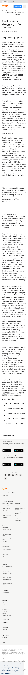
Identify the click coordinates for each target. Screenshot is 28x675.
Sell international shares (7, 587)
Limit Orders (5, 517)
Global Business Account (7, 503)
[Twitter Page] (13, 475)
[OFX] (5, 6)
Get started (18, 6)
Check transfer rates (7, 566)
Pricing (16, 518)
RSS (3, 559)
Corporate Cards (6, 508)
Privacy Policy (5, 619)
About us (4, 602)
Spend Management (19, 505)
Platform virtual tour (6, 529)
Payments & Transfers (7, 505)
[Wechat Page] (16, 475)
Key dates (4, 629)
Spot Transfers (5, 513)
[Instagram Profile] (5, 478)
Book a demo (5, 495)
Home (3, 11)
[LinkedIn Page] (9, 475)
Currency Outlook (6, 552)
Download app (5, 571)
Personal (12, 1)
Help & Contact (14, 492)
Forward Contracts (6, 515)
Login (3, 492)
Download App (18, 520)
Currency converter (6, 531)
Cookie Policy (8, 673)
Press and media (6, 595)
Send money (5, 568)
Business (4, 1)
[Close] (21, 663)
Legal (3, 607)
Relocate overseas (6, 577)
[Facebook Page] (5, 475)
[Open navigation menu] (24, 6)
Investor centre (5, 625)
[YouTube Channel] (20, 475)
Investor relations (6, 632)
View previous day (8, 435)
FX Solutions (5, 510)
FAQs (8, 492)
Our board (4, 637)
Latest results (5, 627)
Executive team (5, 639)
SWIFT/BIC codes (6, 546)
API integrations (5, 592)
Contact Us (4, 604)
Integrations (17, 515)
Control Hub (17, 503)
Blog (3, 556)
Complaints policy (6, 609)
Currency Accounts (6, 520)
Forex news (5, 554)
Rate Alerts (4, 541)
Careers (4, 642)
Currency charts (6, 544)
